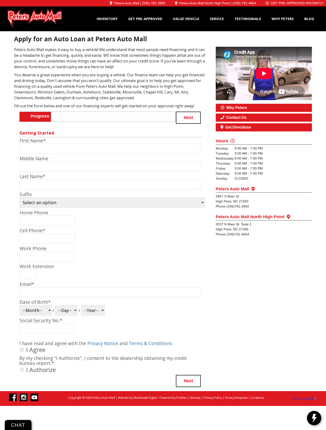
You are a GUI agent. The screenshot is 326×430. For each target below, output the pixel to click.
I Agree (35, 349)
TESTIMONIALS (247, 18)
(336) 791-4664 (244, 3)
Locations (257, 398)
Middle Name (34, 158)
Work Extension (37, 266)
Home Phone (34, 213)
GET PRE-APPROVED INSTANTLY (296, 3)
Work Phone (33, 248)
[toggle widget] (314, 418)
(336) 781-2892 (153, 3)
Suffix (26, 194)
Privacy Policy (213, 398)
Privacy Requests (236, 398)
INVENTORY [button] (107, 18)
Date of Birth (35, 302)
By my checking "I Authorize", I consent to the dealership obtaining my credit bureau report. (103, 361)
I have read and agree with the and (95, 343)
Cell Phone (32, 230)
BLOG (309, 18)
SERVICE (217, 18)
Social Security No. (41, 320)
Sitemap (195, 398)
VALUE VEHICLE (186, 18)
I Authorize (40, 370)
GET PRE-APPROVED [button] (145, 18)
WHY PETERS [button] (283, 18)
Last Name (32, 176)
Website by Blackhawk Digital (137, 398)
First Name (33, 141)
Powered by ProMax (173, 398)
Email (27, 284)
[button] (188, 118)
